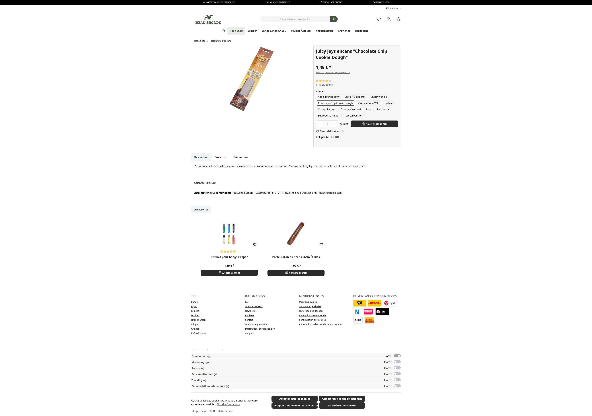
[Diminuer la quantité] (319, 124)
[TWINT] (382, 311)
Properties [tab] (221, 157)
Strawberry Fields (328, 115)
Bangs (194, 301)
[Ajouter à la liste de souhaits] (255, 244)
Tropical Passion (352, 115)
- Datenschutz (225, 411)
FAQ (247, 301)
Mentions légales (308, 301)
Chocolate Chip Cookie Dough (335, 103)
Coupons (249, 333)
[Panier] (397, 19)
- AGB (211, 411)
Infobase (249, 315)
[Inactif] (397, 361)
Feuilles (195, 310)
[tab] (201, 157)
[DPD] (389, 303)
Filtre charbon (198, 319)
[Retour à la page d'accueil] (208, 19)
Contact (249, 319)
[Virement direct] (368, 311)
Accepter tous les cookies (294, 398)
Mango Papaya (326, 109)
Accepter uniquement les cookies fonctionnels (295, 405)
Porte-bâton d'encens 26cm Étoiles (296, 257)
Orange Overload (351, 109)
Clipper (195, 324)
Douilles (195, 315)
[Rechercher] (334, 19)
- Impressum (199, 411)
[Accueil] (224, 31)
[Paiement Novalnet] (357, 311)
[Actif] (397, 355)
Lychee (389, 103)
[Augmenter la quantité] (335, 124)
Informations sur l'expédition (260, 328)
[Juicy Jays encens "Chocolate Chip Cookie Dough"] (252, 79)
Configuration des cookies (312, 319)
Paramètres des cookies (342, 405)
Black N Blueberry (355, 96)
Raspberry (383, 109)
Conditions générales (310, 306)
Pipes (194, 306)
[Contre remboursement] (369, 320)
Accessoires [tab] (201, 209)
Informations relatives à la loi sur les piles (320, 324)
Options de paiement (256, 324)
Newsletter (250, 310)
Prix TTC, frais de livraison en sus (333, 72)
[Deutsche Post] (359, 303)
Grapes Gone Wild (368, 103)
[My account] (388, 19)
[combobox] (296, 19)
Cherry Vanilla (379, 96)
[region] (252, 79)
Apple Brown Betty (328, 96)
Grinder (195, 328)
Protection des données (311, 310)
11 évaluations (324, 84)
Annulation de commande (312, 315)
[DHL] (374, 303)
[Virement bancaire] (358, 320)
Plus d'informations (228, 404)
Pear (369, 109)
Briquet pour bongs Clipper (229, 257)
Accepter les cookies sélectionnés (342, 398)
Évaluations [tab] (240, 157)
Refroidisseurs (198, 333)
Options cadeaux (254, 306)
